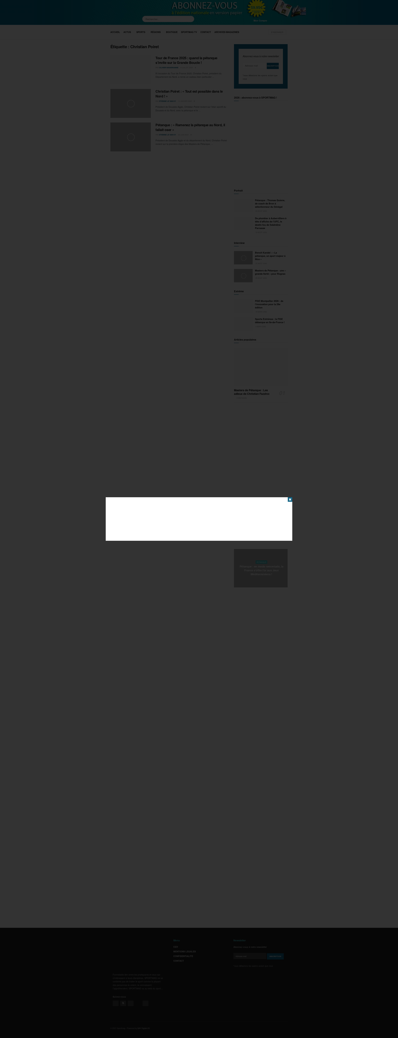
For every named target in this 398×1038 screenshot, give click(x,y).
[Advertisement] (199, 519)
